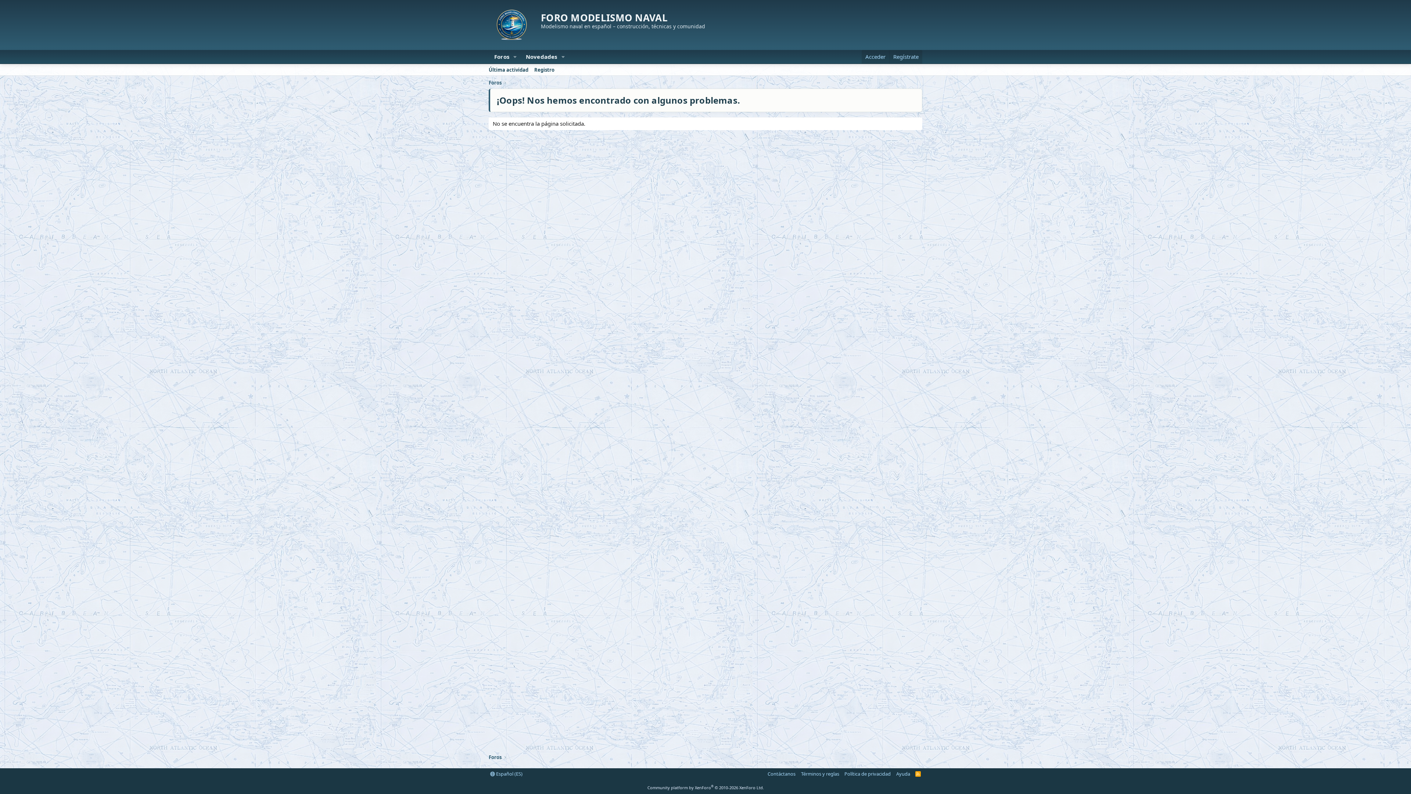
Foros (501, 56)
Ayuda (903, 773)
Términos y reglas (820, 773)
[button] (515, 57)
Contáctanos (782, 773)
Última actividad (508, 70)
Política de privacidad (867, 773)
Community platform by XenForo (705, 787)
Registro (544, 70)
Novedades (541, 56)
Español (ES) (509, 773)
